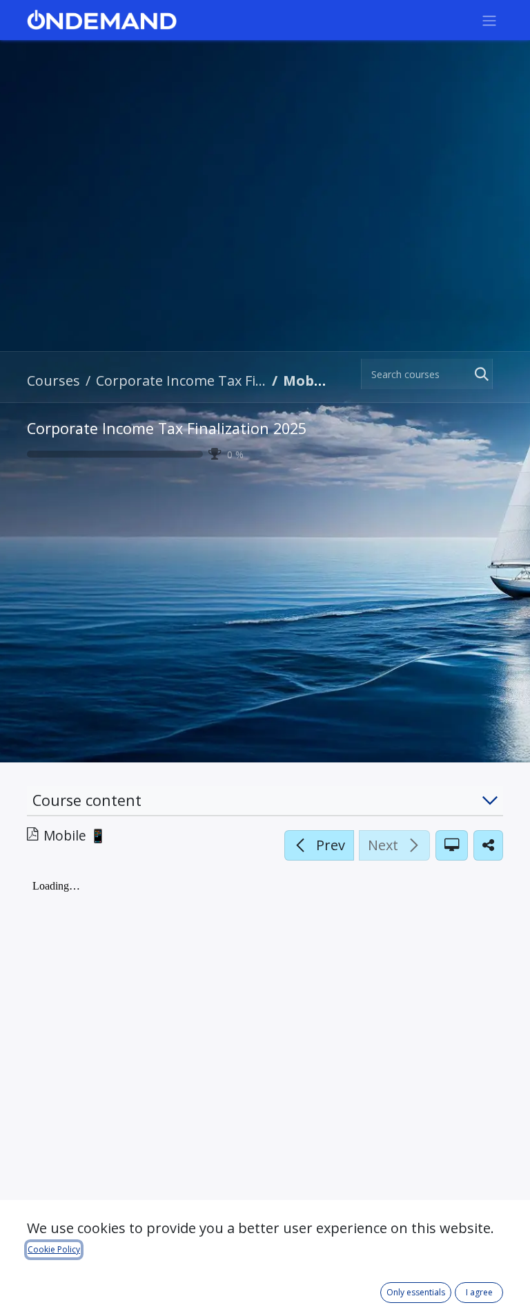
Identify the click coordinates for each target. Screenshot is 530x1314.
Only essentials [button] (415, 1292)
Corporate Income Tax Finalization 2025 (166, 428)
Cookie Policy (54, 1249)
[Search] (479, 374)
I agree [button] (479, 1292)
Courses (53, 380)
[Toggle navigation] (489, 20)
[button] (319, 845)
